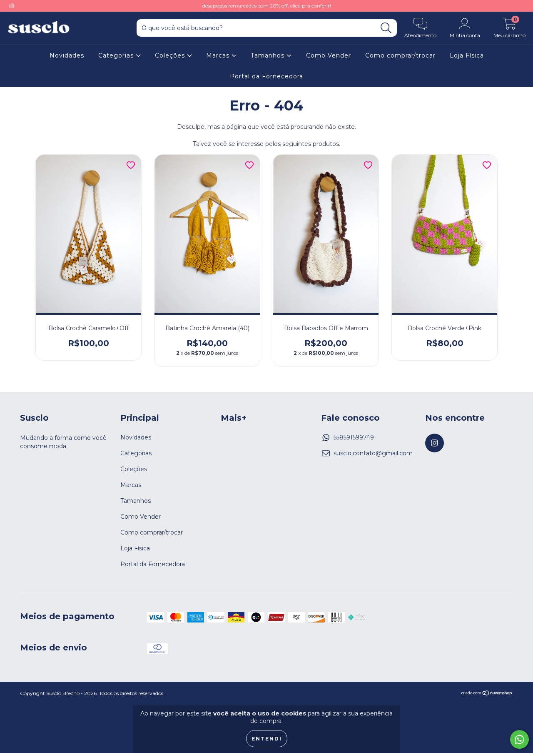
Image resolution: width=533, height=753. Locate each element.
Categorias (117, 55)
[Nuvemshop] (487, 694)
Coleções (171, 55)
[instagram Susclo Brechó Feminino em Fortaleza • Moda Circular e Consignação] (11, 6)
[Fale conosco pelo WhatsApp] (519, 739)
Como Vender (328, 55)
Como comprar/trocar (400, 55)
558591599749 (354, 437)
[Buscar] (386, 28)
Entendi (267, 738)
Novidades (67, 55)
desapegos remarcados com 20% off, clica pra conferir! (266, 6)
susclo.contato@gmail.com (373, 453)
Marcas (219, 55)
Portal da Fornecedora (266, 76)
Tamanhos (268, 55)
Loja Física (467, 55)
